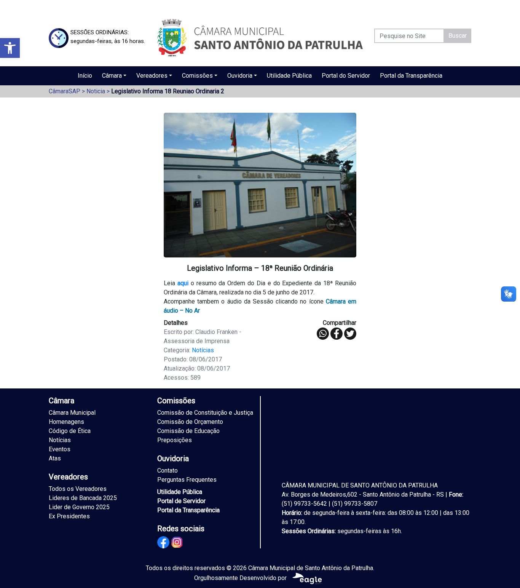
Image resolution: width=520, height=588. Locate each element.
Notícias (203, 350)
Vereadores (151, 75)
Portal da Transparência (411, 75)
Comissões (197, 75)
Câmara (112, 75)
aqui (182, 283)
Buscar (457, 35)
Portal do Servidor (346, 75)
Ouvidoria (239, 75)
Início (85, 75)
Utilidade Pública (289, 75)
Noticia (95, 91)
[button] (10, 48)
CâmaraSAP (64, 91)
